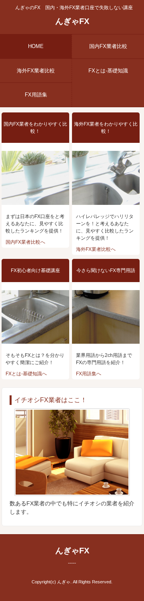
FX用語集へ (88, 374)
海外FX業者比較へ (96, 249)
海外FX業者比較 (36, 71)
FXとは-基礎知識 (108, 71)
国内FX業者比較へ (25, 242)
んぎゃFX (72, 21)
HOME (36, 46)
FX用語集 (36, 95)
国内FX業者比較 (108, 46)
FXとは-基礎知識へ (26, 374)
